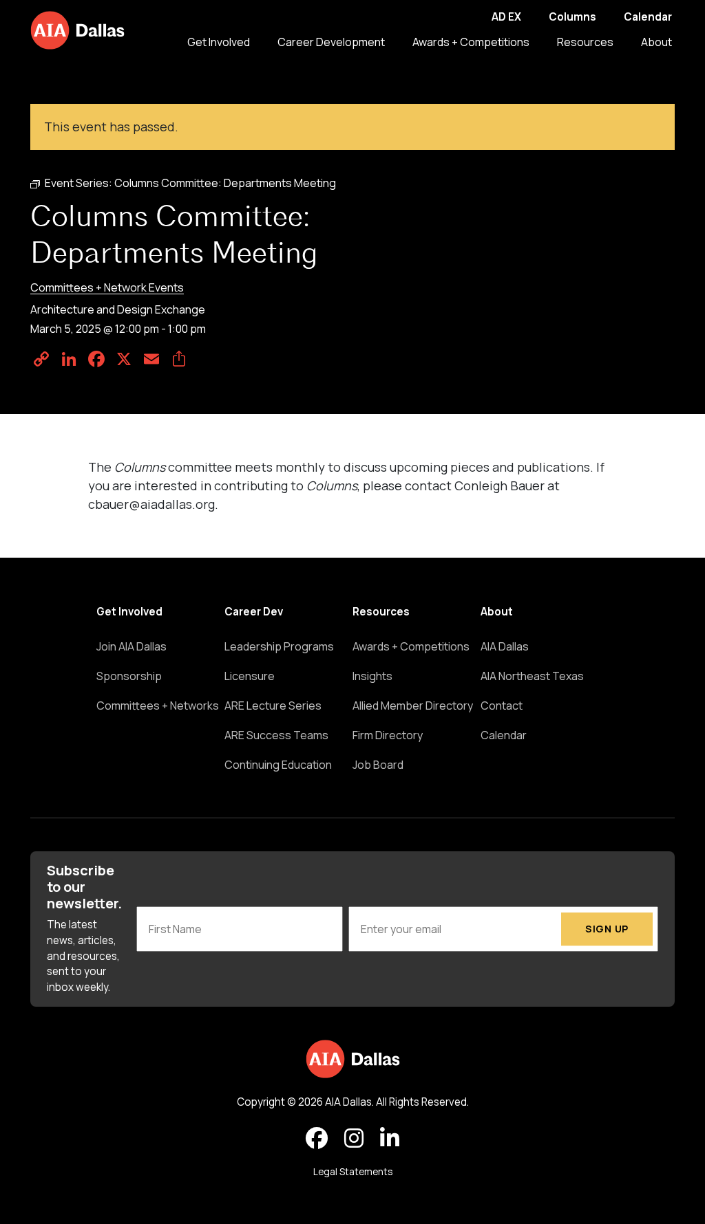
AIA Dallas (505, 646)
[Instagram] (354, 1139)
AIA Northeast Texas (532, 676)
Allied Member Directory (412, 705)
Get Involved (218, 42)
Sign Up (607, 928)
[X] (124, 359)
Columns (572, 17)
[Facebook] (96, 359)
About (656, 42)
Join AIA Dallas (131, 646)
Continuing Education (278, 764)
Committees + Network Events (107, 287)
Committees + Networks (157, 705)
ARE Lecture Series (273, 705)
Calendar (648, 17)
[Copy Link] (41, 359)
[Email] (151, 359)
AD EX (506, 17)
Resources (585, 42)
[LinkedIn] (69, 359)
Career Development (331, 42)
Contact (502, 705)
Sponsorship (129, 676)
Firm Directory (387, 735)
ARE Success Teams (276, 735)
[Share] (179, 359)
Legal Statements (352, 1172)
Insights (372, 676)
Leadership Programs (279, 646)
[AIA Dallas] (77, 30)
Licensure (249, 676)
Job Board (377, 764)
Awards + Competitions (470, 42)
